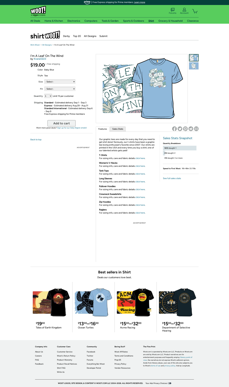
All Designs (90, 36)
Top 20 (77, 36)
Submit (103, 36)
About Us (39, 352)
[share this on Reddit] (190, 128)
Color (40, 69)
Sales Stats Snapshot (177, 138)
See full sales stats (172, 178)
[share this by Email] (196, 128)
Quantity (38, 96)
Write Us (60, 372)
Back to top (35, 139)
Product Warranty (64, 360)
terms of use (155, 366)
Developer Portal (94, 368)
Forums (172, 13)
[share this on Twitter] (180, 128)
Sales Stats (117, 129)
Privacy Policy (120, 364)
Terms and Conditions (123, 356)
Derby (66, 36)
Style (40, 75)
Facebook (91, 352)
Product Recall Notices (67, 364)
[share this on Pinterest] (185, 128)
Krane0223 (40, 58)
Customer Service (64, 352)
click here (140, 158)
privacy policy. (170, 366)
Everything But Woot (96, 364)
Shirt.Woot (45, 34)
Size (40, 81)
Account (184, 13)
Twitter (90, 356)
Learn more (139, 2)
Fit (41, 89)
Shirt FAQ (61, 368)
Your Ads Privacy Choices (156, 383)
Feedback (39, 364)
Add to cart (61, 123)
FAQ (37, 360)
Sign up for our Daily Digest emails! (72, 128)
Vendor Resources (122, 368)
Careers (38, 356)
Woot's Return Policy (66, 356)
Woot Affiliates (121, 352)
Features (102, 129)
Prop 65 (117, 360)
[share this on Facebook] (174, 128)
